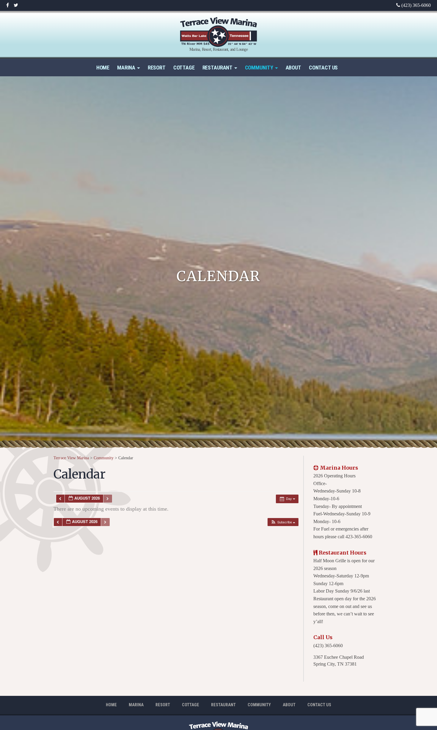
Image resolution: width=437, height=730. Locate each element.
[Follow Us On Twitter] (16, 5)
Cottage (184, 67)
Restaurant (217, 67)
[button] (283, 522)
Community (259, 67)
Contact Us (323, 67)
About (293, 67)
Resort (157, 67)
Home (102, 67)
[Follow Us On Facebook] (7, 5)
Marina (126, 67)
